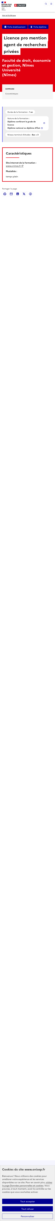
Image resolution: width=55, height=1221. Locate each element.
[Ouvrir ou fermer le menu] (51, 4)
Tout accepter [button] (27, 1201)
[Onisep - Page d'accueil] (20, 5)
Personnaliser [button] (27, 1216)
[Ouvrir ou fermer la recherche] (46, 4)
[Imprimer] (4, 194)
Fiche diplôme (40, 26)
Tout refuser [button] (27, 1208)
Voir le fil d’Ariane (9, 15)
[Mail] (11, 194)
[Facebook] (30, 194)
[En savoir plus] (44, 123)
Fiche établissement (16, 26)
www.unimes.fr (13, 165)
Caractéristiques (11, 93)
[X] (24, 194)
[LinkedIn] (17, 194)
